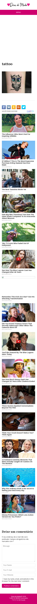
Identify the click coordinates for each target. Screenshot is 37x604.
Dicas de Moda (16, 596)
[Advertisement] (18, 39)
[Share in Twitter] (24, 107)
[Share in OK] (14, 107)
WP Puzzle (22, 600)
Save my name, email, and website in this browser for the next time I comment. (18, 580)
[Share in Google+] (19, 107)
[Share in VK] (9, 107)
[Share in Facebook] (4, 107)
